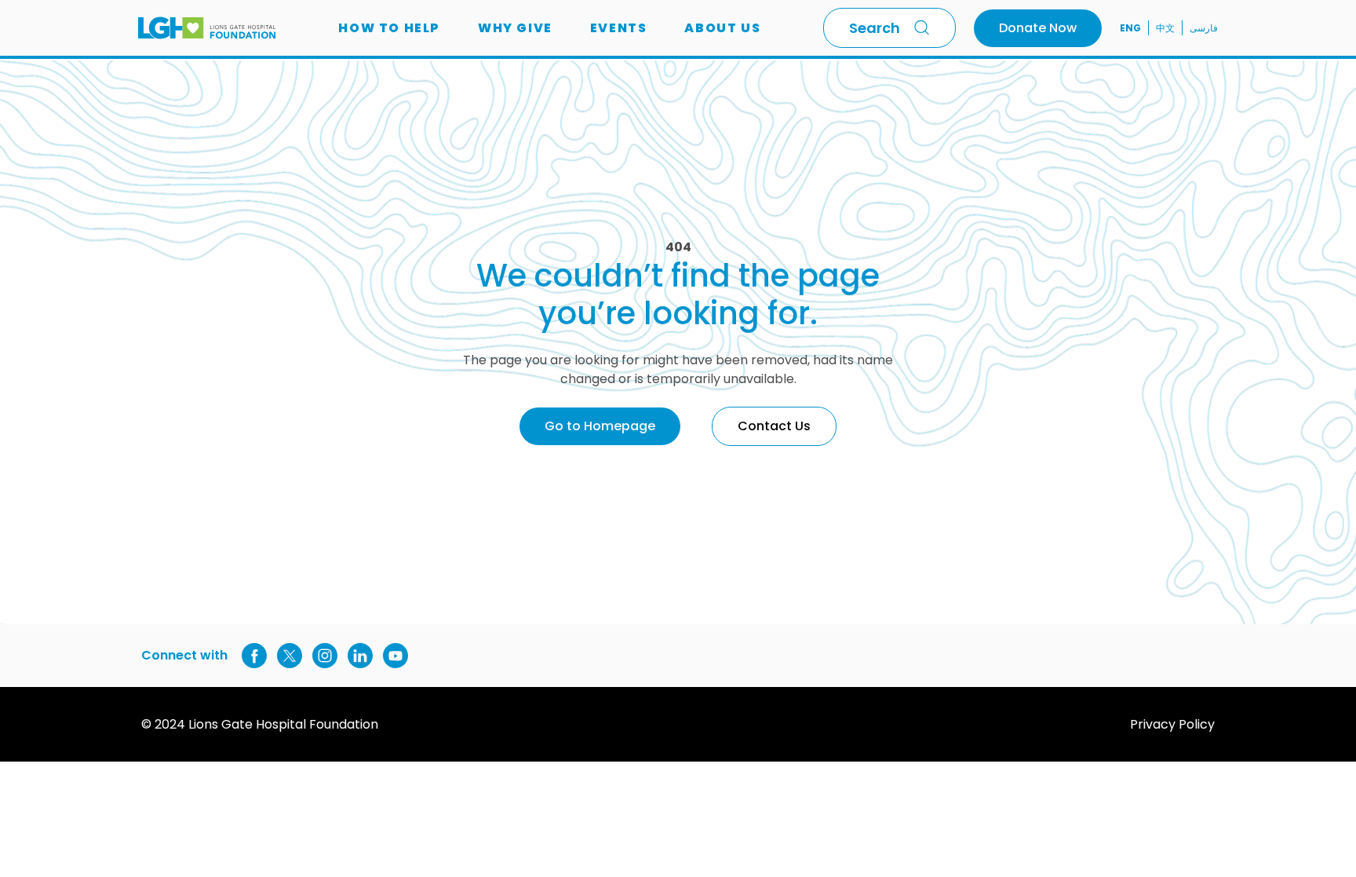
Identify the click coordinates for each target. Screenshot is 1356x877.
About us (722, 28)
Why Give (515, 28)
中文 (1165, 28)
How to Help (389, 28)
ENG (1130, 28)
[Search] (925, 27)
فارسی (1204, 28)
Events (618, 28)
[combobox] (889, 28)
